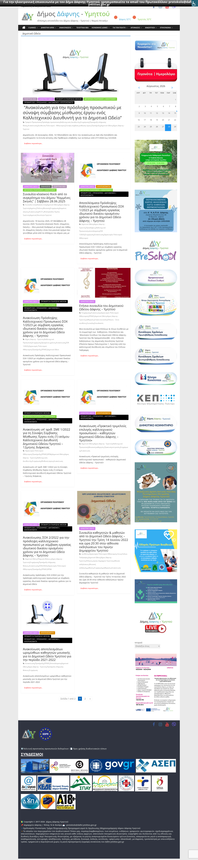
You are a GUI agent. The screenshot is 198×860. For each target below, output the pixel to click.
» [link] (90, 698)
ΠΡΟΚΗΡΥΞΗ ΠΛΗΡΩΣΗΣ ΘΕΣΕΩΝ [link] (68, 99)
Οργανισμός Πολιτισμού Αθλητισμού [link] (102, 554)
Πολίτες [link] (39, 208)
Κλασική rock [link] (41, 205)
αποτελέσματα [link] (93, 231)
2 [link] (85, 698)
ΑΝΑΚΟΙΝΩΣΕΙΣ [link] (65, 27)
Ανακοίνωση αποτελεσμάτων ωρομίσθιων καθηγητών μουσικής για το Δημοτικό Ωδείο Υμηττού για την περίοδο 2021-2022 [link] (47, 654)
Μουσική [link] (46, 208)
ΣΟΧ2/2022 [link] (43, 566)
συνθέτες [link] (84, 554)
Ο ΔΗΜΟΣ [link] (32, 27)
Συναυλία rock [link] (30, 205)
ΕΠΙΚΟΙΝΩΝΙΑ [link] (165, 27)
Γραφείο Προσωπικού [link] (33, 122)
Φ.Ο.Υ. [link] (41, 212)
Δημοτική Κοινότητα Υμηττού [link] (41, 215)
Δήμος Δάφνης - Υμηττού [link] (34, 339)
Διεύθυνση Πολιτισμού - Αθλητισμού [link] (51, 125)
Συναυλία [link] (90, 323)
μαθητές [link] (90, 568)
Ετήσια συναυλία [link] (100, 320)
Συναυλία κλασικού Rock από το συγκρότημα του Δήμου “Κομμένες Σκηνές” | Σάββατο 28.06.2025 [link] (47, 197)
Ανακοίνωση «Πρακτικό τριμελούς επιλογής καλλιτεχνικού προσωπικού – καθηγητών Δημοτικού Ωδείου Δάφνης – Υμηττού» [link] (102, 433)
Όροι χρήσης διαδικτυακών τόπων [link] (89, 748)
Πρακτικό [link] (107, 447)
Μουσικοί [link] (91, 447)
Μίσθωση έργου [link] (47, 461)
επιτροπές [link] (116, 447)
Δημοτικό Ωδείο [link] (106, 125)
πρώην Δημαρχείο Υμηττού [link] (103, 561)
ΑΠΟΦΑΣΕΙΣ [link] (135, 27)
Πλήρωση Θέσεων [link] (44, 559)
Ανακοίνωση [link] (32, 125)
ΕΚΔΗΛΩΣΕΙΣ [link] (45, 186)
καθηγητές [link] (90, 320)
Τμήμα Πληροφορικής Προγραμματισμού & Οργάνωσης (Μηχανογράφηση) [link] (82, 828)
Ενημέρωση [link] (84, 122)
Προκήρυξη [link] (96, 125)
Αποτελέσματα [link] (55, 663)
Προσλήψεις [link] (90, 228)
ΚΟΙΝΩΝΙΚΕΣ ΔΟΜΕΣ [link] (100, 27)
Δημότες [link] (33, 208)
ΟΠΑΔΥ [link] (44, 349)
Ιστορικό (138, 642)
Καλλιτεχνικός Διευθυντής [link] (70, 122)
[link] (195, 3)
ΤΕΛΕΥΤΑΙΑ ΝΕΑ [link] (82, 27)
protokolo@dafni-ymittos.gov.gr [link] (81, 825)
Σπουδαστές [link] (98, 323)
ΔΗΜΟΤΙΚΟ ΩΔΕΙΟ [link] (46, 99)
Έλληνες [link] (89, 561)
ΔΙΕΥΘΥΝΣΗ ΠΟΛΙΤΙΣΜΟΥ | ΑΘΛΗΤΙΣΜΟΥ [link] (100, 99)
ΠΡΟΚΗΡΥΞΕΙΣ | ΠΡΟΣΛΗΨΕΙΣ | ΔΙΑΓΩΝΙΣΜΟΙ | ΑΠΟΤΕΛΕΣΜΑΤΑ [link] (48, 102)
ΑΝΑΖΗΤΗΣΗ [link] (150, 27)
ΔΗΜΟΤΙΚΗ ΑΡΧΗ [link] (47, 27)
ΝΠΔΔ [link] (49, 454)
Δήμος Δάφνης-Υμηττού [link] (57, 821)
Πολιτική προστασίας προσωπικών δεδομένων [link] (46, 748)
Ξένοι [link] (119, 554)
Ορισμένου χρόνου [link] (48, 343)
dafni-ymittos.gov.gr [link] (114, 841)
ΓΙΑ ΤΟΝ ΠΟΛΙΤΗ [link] (119, 27)
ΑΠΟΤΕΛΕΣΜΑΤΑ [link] (103, 186)
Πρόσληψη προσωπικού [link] (51, 122)
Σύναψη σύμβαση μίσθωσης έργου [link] (78, 125)
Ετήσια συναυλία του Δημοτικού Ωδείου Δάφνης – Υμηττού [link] (101, 307)
